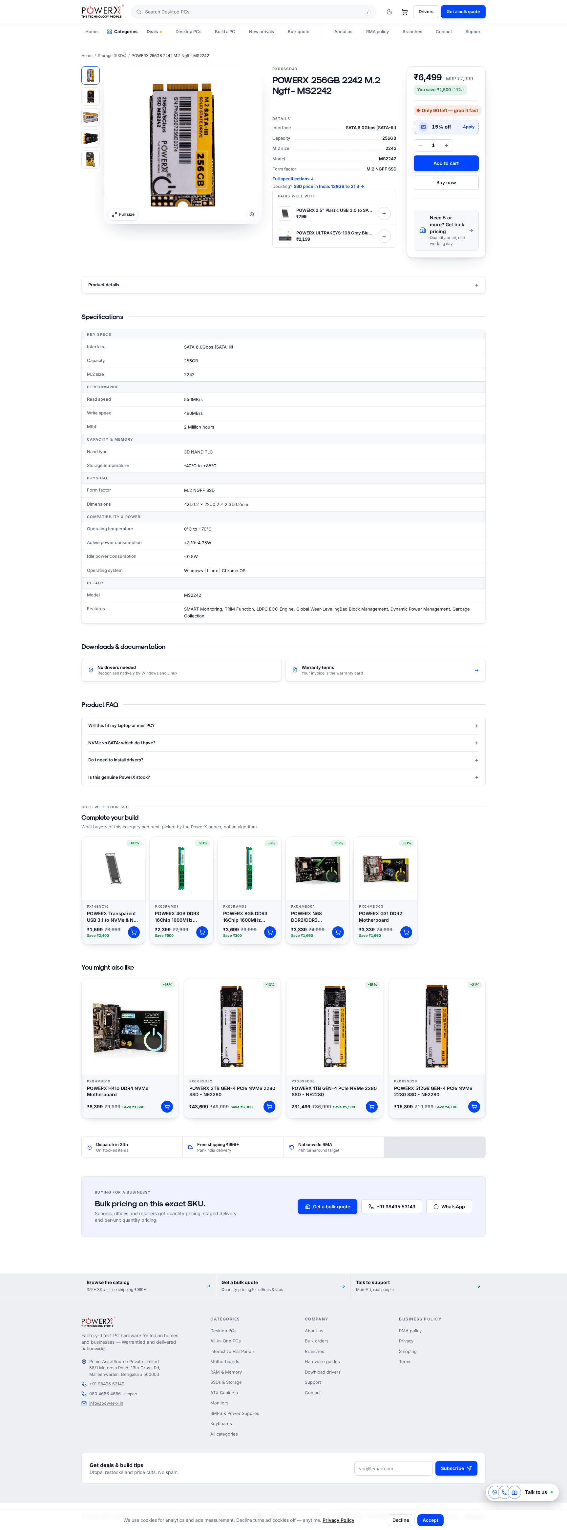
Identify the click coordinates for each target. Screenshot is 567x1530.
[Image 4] (90, 138)
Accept (430, 1520)
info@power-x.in (106, 1403)
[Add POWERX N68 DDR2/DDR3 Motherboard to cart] (338, 932)
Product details (283, 284)
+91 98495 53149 (395, 1206)
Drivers (426, 11)
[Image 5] (90, 159)
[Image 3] (90, 117)
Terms (405, 1361)
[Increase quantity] (446, 145)
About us (343, 31)
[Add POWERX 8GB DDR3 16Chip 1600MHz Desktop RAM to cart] (270, 932)
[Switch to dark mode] (389, 11)
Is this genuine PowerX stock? (283, 777)
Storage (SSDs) (112, 55)
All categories (224, 1434)
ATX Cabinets (224, 1392)
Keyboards (221, 1423)
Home (91, 31)
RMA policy (377, 31)
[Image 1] (90, 75)
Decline (400, 1520)
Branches (412, 31)
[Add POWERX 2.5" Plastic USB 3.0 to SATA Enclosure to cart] (384, 213)
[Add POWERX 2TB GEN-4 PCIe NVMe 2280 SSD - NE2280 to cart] (269, 1107)
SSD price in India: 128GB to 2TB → (329, 186)
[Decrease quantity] (420, 145)
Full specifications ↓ (293, 178)
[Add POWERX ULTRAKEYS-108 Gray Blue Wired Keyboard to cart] (384, 236)
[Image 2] (90, 96)
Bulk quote (298, 31)
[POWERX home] (102, 12)
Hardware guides (322, 1361)
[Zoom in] (183, 145)
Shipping (408, 1351)
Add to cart (446, 163)
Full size (127, 214)
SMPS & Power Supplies (234, 1413)
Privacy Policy (338, 1520)
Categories (125, 31)
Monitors (219, 1402)
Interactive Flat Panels (232, 1351)
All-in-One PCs (225, 1340)
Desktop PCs (188, 31)
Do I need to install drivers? (283, 759)
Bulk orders (316, 1340)
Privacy (406, 1340)
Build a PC (225, 31)
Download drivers (323, 1372)
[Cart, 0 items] (404, 11)
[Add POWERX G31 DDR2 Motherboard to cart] (406, 932)
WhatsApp (453, 1206)
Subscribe (452, 1468)
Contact (444, 31)
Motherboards (224, 1361)
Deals (152, 31)
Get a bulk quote (331, 1206)
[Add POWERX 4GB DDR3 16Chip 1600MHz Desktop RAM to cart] (202, 932)
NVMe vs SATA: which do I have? (283, 742)
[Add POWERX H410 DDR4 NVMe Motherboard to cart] (167, 1107)
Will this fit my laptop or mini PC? (283, 725)
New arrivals (261, 31)
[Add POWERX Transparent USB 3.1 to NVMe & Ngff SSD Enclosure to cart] (134, 932)
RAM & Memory (226, 1372)
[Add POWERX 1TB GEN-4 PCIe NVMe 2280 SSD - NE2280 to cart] (372, 1107)
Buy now (446, 182)
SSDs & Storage (226, 1382)
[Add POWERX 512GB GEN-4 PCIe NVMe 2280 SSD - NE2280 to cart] (474, 1107)
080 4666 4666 (105, 1393)
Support (474, 31)
